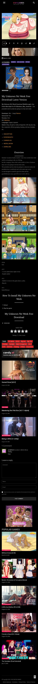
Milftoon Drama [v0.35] (8, 553)
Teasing (16, 347)
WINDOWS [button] (7, 323)
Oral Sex (9, 347)
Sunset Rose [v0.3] (9, 382)
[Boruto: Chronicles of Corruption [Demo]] (19, 568)
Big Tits (29, 341)
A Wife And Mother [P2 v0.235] (11, 607)
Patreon (18, 113)
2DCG (17, 341)
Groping (4, 344)
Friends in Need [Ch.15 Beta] (10, 634)
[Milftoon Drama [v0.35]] (19, 541)
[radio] (11, 332)
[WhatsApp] (22, 43)
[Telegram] (30, 43)
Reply (9, 454)
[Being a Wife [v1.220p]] (19, 426)
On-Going (20, 62)
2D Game (11, 341)
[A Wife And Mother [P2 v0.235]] (19, 595)
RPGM (28, 62)
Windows (5, 64)
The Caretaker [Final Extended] (11, 661)
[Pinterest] (18, 43)
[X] (13, 43)
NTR (3, 347)
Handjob (11, 344)
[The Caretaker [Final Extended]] (19, 649)
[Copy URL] (34, 43)
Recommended (6, 379)
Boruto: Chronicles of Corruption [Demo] (14, 580)
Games (13, 62)
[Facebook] (9, 43)
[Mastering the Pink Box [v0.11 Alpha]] (19, 398)
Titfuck (23, 347)
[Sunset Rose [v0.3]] (19, 370)
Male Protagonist (21, 344)
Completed (5, 658)
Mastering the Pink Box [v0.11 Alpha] (15, 410)
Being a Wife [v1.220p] (10, 439)
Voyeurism (29, 347)
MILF (29, 344)
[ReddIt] (26, 43)
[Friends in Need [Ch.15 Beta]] (19, 622)
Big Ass (23, 341)
